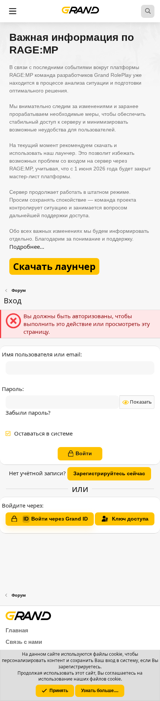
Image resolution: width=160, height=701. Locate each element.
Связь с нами (24, 642)
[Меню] (13, 11)
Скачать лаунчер (54, 266)
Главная (17, 630)
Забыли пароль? (28, 412)
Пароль (12, 388)
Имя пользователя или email (41, 354)
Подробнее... (26, 246)
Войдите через (22, 505)
